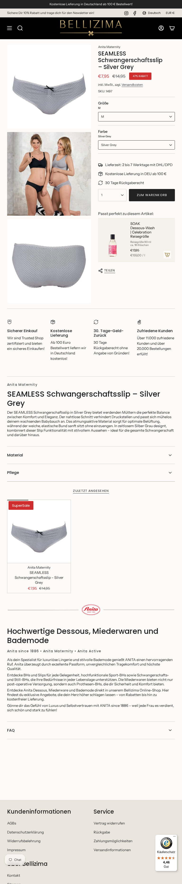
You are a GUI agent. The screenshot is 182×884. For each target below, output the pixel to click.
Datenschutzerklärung (25, 832)
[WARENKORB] (172, 28)
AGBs (11, 823)
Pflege (13, 472)
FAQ (11, 730)
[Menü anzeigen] (9, 28)
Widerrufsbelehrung (24, 841)
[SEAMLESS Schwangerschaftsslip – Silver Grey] (39, 531)
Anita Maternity (109, 47)
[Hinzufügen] (167, 254)
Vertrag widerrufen (109, 823)
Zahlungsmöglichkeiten (113, 841)
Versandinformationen (112, 850)
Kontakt (13, 875)
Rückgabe (102, 832)
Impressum (16, 850)
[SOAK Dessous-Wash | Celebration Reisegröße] (112, 240)
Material (15, 455)
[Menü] (174, 837)
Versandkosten (132, 84)
